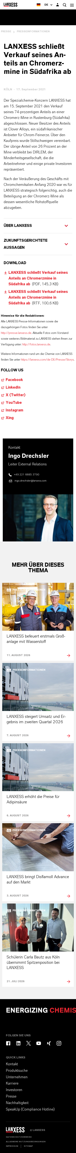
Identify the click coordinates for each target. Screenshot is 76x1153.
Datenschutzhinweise (19, 1137)
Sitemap (28, 1146)
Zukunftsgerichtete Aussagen (25, 244)
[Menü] (72, 4)
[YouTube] (38, 1043)
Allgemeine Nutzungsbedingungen (26, 1142)
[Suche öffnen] (64, 4)
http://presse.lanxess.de (16, 332)
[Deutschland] (38, 4)
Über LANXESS (18, 226)
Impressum (12, 1146)
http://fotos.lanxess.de (36, 344)
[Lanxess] (18, 1131)
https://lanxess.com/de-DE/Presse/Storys (47, 359)
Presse (6, 31)
